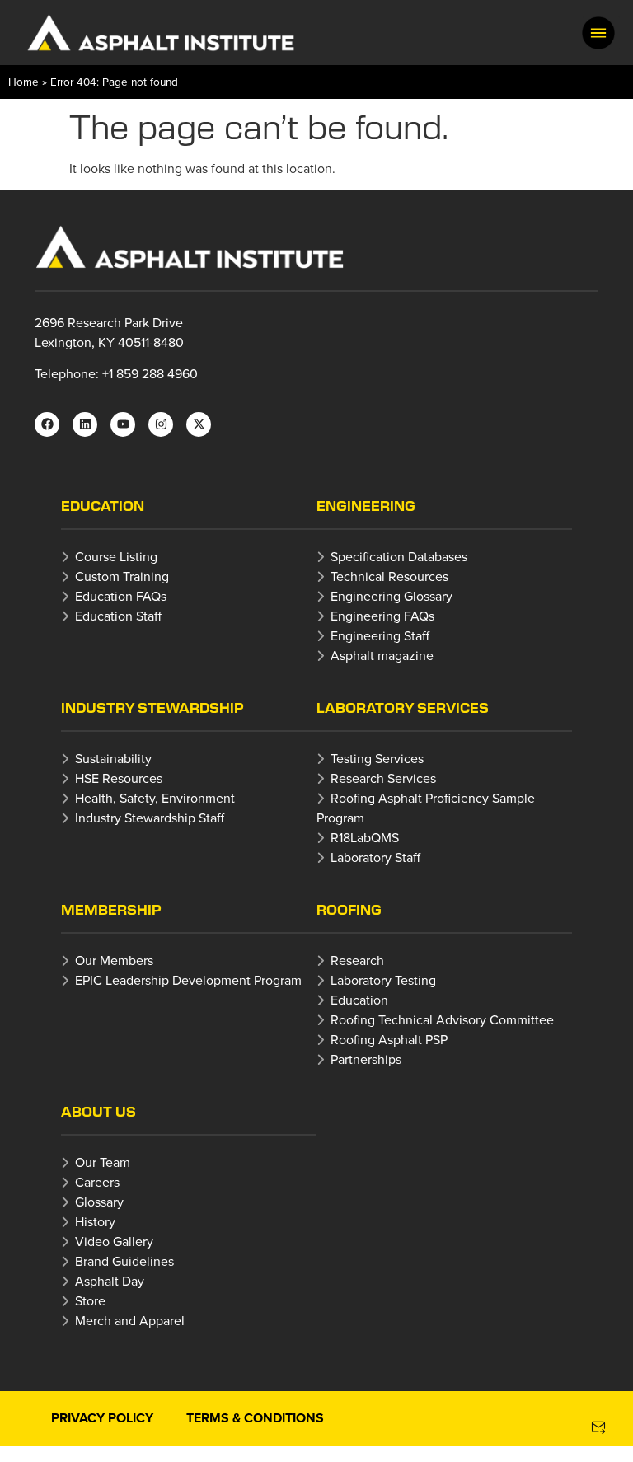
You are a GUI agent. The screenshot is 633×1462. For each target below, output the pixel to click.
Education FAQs (120, 596)
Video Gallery (114, 1241)
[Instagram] (160, 424)
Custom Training (122, 576)
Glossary (99, 1202)
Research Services (383, 778)
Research (357, 960)
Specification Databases (399, 556)
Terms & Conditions (255, 1417)
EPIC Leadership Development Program (188, 980)
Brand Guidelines (124, 1261)
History (95, 1221)
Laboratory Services (402, 707)
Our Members (114, 960)
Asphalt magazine (382, 655)
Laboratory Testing (383, 980)
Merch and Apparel (130, 1320)
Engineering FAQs (382, 616)
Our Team (102, 1162)
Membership (111, 909)
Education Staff (118, 616)
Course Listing (116, 556)
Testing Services (377, 758)
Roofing (349, 909)
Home (23, 81)
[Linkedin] (85, 424)
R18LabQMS (365, 837)
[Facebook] (47, 424)
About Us (98, 1111)
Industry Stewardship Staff (149, 817)
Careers (97, 1182)
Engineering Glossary (391, 596)
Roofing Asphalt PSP (389, 1039)
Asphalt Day (109, 1281)
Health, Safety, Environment (155, 798)
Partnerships (366, 1059)
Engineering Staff (380, 635)
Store (90, 1300)
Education (102, 505)
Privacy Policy (102, 1417)
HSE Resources (118, 778)
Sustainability (113, 758)
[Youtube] (122, 424)
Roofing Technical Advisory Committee (442, 1019)
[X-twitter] (198, 424)
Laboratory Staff (375, 857)
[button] (598, 32)
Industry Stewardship (152, 707)
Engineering (365, 505)
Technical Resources (389, 576)
